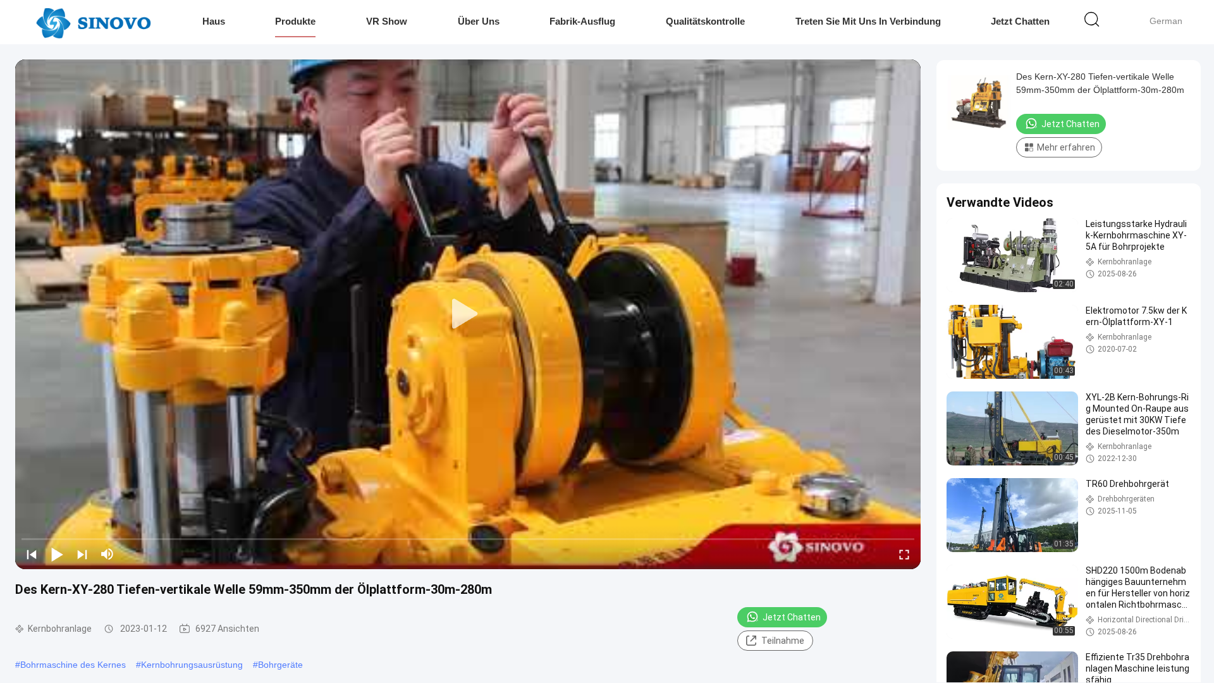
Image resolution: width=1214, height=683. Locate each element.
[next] (82, 554)
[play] (468, 314)
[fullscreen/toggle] (904, 554)
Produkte (295, 21)
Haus (213, 21)
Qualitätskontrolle (705, 21)
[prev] (31, 554)
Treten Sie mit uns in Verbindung (868, 21)
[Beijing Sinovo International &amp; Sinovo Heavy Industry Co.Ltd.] (93, 22)
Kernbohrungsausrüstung (192, 665)
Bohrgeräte (280, 665)
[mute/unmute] (107, 554)
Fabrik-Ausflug (582, 21)
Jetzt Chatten (1020, 21)
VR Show (386, 21)
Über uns (479, 21)
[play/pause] (57, 554)
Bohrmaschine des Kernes (73, 665)
